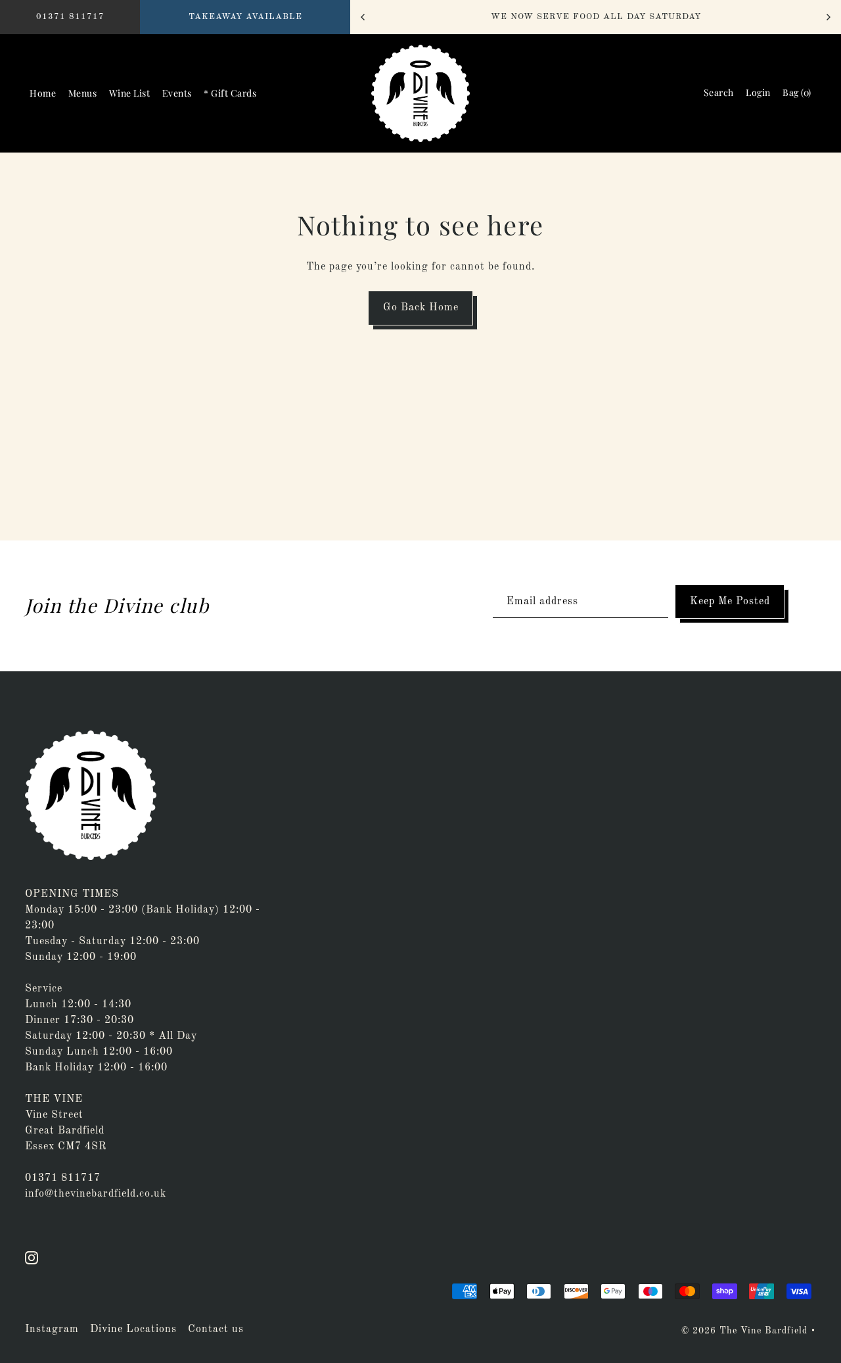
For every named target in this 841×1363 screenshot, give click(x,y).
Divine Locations (133, 1329)
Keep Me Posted (730, 601)
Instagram (52, 1329)
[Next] (828, 17)
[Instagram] (31, 1257)
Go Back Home (421, 307)
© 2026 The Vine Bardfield (744, 1330)
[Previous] (363, 17)
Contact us (216, 1329)
